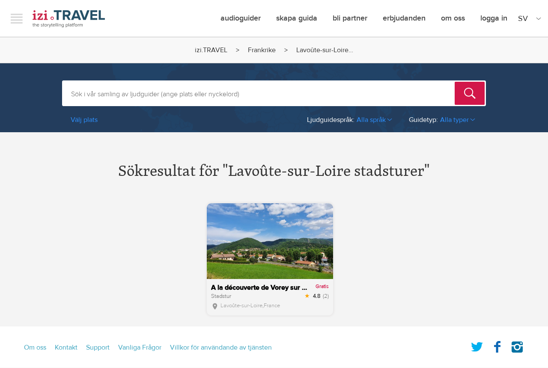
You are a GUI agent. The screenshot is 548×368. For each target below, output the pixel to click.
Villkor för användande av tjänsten (221, 347)
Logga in (493, 18)
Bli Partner (350, 18)
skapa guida (296, 18)
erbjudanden (404, 18)
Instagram (517, 345)
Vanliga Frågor (139, 347)
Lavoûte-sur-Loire (241, 305)
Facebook (497, 345)
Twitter (477, 345)
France (272, 305)
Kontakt (66, 347)
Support (98, 347)
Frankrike (262, 50)
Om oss (453, 18)
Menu (16, 18)
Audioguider (240, 18)
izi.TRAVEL (69, 18)
